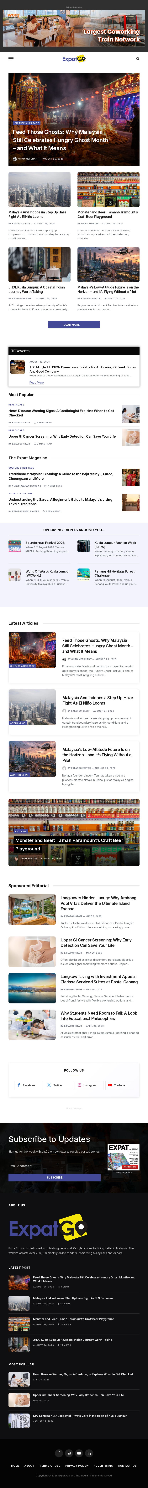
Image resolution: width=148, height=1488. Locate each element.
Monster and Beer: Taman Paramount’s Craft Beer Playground (107, 214)
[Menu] (10, 58)
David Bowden (89, 223)
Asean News (17, 723)
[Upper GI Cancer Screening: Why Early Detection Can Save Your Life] (131, 437)
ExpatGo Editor (91, 298)
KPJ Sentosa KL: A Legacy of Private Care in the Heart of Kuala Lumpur (80, 1415)
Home (15, 1465)
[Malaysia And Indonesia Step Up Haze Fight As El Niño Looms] (39, 189)
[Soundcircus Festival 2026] (14, 546)
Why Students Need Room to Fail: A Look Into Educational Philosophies (99, 1016)
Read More (36, 382)
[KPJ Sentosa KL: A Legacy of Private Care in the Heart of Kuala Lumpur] (19, 1421)
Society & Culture (20, 493)
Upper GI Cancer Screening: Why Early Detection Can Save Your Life (62, 436)
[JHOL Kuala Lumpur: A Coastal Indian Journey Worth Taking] (39, 264)
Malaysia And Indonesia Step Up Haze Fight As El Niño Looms (37, 214)
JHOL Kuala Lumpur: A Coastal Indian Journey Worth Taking (36, 289)
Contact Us (127, 1465)
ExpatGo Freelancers (25, 511)
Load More (72, 324)
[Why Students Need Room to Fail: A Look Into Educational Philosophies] (32, 1025)
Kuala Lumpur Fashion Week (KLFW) (115, 545)
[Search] (137, 58)
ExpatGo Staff (21, 223)
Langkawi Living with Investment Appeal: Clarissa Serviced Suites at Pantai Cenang (99, 979)
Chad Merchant (28, 159)
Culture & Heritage (26, 123)
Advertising (103, 1465)
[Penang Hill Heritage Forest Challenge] (83, 574)
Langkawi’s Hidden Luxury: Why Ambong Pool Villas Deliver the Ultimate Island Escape (98, 903)
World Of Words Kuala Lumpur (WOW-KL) (48, 573)
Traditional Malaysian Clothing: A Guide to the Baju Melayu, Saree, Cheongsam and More (60, 476)
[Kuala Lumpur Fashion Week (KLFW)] (83, 546)
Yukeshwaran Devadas (26, 486)
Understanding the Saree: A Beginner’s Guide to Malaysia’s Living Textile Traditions (60, 502)
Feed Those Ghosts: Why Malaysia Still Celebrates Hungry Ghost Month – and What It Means (60, 140)
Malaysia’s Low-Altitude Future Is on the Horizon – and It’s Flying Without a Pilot (108, 289)
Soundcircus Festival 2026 (45, 543)
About (29, 1465)
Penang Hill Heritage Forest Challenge (114, 573)
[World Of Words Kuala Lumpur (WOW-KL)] (14, 574)
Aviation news (19, 775)
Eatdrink (20, 831)
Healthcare (16, 405)
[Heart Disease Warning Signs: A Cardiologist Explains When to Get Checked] (131, 414)
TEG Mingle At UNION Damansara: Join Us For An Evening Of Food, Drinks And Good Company (82, 369)
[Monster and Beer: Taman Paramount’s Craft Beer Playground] (108, 189)
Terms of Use (50, 1465)
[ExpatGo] (74, 58)
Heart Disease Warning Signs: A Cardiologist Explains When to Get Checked (61, 413)
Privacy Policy (77, 1465)
